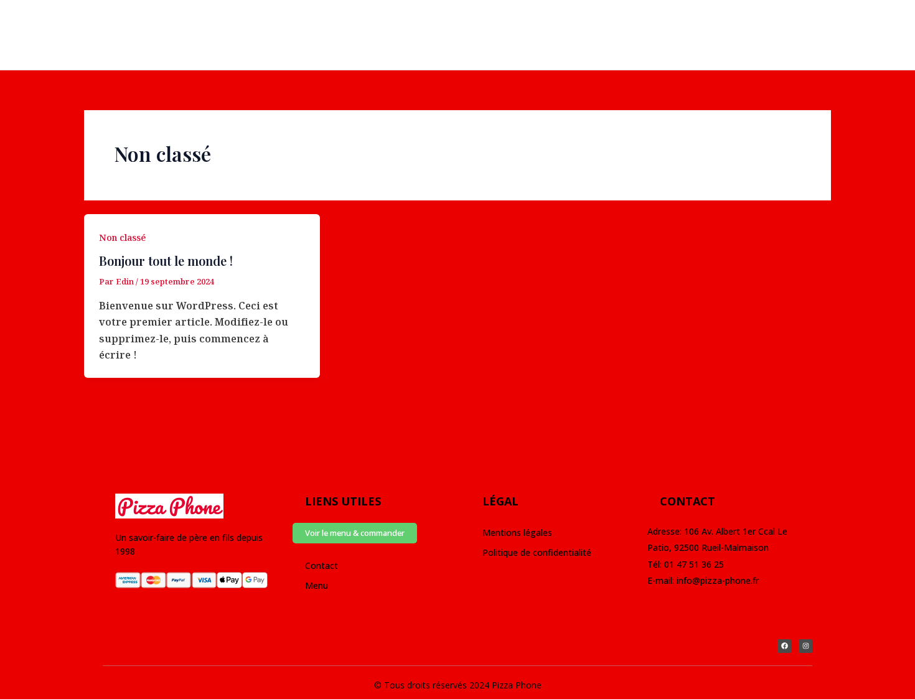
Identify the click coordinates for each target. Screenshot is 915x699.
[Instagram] (56, 27)
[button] (355, 533)
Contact (321, 565)
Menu (316, 585)
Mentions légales (518, 532)
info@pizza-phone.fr (718, 580)
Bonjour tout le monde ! (166, 260)
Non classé (122, 237)
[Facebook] (28, 27)
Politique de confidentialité (536, 552)
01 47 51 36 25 (694, 564)
